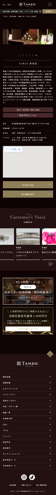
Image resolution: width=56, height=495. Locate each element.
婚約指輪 (6, 11)
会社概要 (12, 485)
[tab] (19, 55)
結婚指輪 (14, 11)
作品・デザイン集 (26, 11)
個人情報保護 (41, 485)
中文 (9, 4)
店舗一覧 (37, 11)
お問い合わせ (26, 485)
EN (4, 4)
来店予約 (49, 11)
